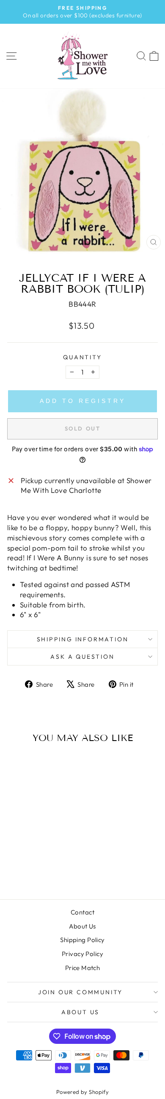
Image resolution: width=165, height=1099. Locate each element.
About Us (82, 926)
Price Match (82, 968)
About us (80, 1012)
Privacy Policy (82, 954)
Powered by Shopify (82, 1091)
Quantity (82, 357)
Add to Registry (83, 400)
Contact (82, 912)
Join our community (80, 992)
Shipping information (83, 639)
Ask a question (82, 656)
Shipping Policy (82, 940)
